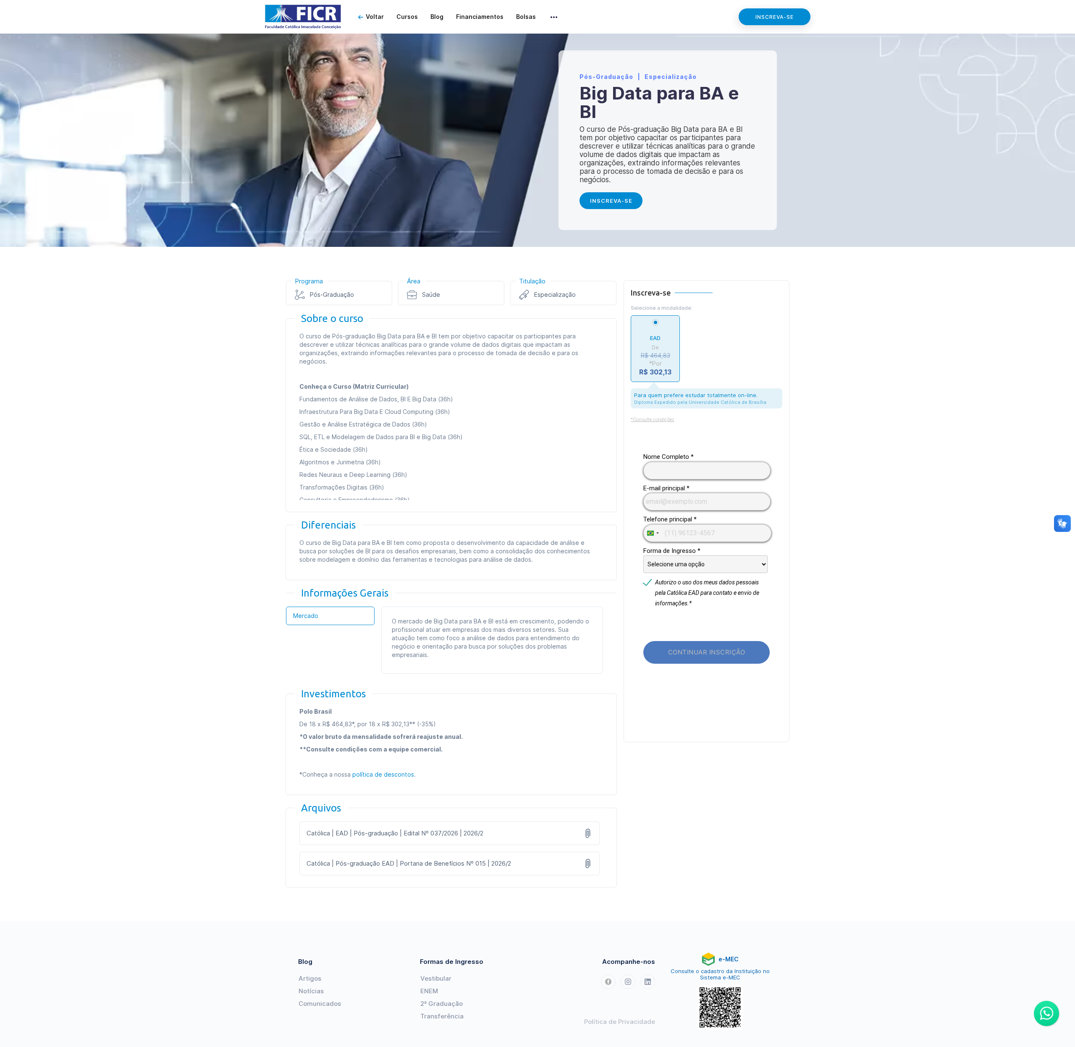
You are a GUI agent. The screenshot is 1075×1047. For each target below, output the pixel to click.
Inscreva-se (774, 17)
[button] (554, 16)
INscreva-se (611, 200)
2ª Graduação (441, 1004)
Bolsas (526, 16)
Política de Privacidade (619, 1022)
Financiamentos (479, 16)
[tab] (330, 616)
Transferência (442, 1016)
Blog (436, 16)
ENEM (429, 991)
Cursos (407, 16)
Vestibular (435, 978)
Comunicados (320, 1004)
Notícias (311, 991)
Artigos (310, 978)
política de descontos (383, 774)
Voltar (375, 16)
